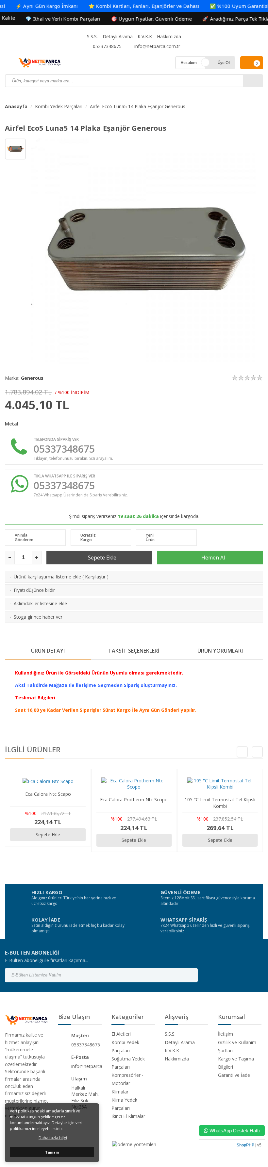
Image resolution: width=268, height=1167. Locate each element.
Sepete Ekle (101, 557)
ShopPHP (245, 1145)
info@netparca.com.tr (156, 46)
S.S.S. (92, 36)
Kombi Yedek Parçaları (58, 106)
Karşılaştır (95, 577)
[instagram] (225, 975)
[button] (257, 752)
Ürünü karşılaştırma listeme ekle (47, 577)
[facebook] (217, 975)
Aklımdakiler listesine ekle (40, 603)
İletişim (225, 1034)
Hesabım (189, 62)
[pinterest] (251, 975)
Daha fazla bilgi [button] (53, 1138)
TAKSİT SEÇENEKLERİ (133, 650)
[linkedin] (259, 975)
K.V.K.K (145, 36)
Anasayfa (16, 106)
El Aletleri (121, 1034)
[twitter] (234, 975)
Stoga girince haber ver (38, 617)
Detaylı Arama (118, 36)
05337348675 (107, 46)
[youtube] (242, 975)
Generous (32, 378)
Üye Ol (224, 62)
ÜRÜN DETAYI (48, 650)
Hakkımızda (169, 36)
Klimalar (119, 1092)
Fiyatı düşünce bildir (34, 590)
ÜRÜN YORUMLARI (220, 650)
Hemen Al (212, 557)
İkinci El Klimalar (128, 1116)
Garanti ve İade (234, 1075)
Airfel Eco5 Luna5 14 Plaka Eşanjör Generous (137, 106)
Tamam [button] (52, 1152)
